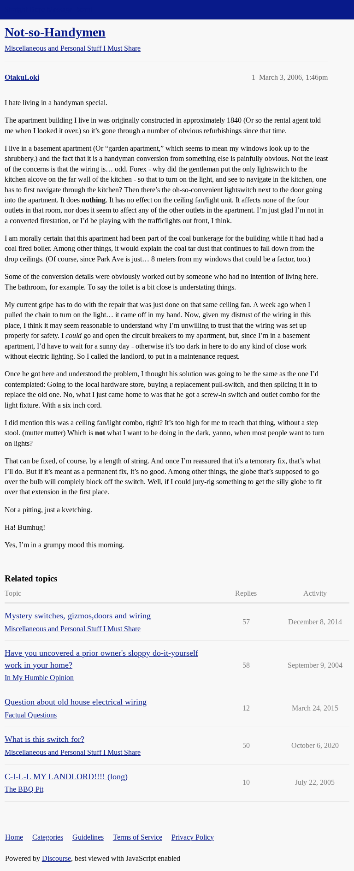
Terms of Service (137, 837)
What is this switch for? (44, 739)
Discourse (56, 858)
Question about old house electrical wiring (76, 701)
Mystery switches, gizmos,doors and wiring (78, 615)
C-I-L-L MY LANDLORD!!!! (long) (66, 776)
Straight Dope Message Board (48, 9)
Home (14, 837)
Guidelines (88, 837)
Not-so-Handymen (55, 32)
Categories (47, 837)
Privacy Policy (192, 837)
